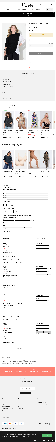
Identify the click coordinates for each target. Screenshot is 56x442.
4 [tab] (15, 58)
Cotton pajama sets (24, 360)
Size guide (51, 43)
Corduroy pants (15, 360)
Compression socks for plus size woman (11, 363)
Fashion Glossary (6, 417)
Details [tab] (4, 76)
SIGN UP (25, 393)
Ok (47, 435)
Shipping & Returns (32, 57)
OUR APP (42, 1)
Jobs (18, 406)
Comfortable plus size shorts (29, 361)
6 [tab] (19, 58)
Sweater (17, 18)
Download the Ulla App (7, 408)
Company (20, 402)
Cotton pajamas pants (17, 361)
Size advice (4, 415)
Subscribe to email (6, 406)
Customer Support (6, 402)
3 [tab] (13, 58)
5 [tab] (17, 58)
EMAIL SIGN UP (49, 1)
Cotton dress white (6, 361)
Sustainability (21, 408)
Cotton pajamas (33, 360)
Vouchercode (5, 413)
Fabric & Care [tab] (11, 76)
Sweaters (12, 18)
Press (19, 404)
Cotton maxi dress (42, 360)
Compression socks (6, 360)
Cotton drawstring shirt (26, 363)
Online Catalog (5, 410)
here (31, 436)
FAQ (3, 404)
